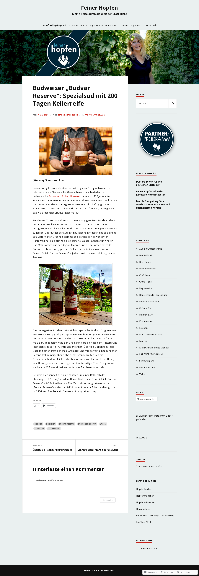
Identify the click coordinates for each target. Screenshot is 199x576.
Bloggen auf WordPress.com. (99, 570)
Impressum (78, 25)
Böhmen (39, 424)
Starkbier (40, 429)
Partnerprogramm (131, 25)
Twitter (140, 459)
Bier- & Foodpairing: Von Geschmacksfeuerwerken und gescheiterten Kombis (153, 204)
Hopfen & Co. (146, 314)
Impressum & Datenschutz (103, 25)
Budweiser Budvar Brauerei (64, 196)
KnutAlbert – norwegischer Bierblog (155, 515)
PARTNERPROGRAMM (95, 115)
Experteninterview (149, 301)
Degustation (145, 288)
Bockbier (50, 424)
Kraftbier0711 (143, 522)
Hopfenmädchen (145, 495)
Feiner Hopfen (99, 7)
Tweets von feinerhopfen (149, 466)
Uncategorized (147, 367)
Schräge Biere (146, 360)
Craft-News (145, 275)
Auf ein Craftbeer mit (150, 248)
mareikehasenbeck (68, 115)
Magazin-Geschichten (150, 334)
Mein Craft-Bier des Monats (154, 347)
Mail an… (144, 341)
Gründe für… (146, 308)
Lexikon (143, 327)
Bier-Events (145, 261)
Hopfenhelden (143, 489)
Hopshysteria (143, 508)
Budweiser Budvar (87, 424)
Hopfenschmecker (145, 502)
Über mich (151, 25)
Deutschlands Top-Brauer (153, 294)
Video (142, 373)
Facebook (141, 438)
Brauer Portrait (147, 268)
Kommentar (108, 500)
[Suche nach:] (156, 103)
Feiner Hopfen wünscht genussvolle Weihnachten (150, 193)
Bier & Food (145, 255)
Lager (103, 424)
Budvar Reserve (66, 424)
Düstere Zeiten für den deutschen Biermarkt (149, 183)
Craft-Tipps (145, 281)
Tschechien (54, 429)
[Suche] (173, 103)
